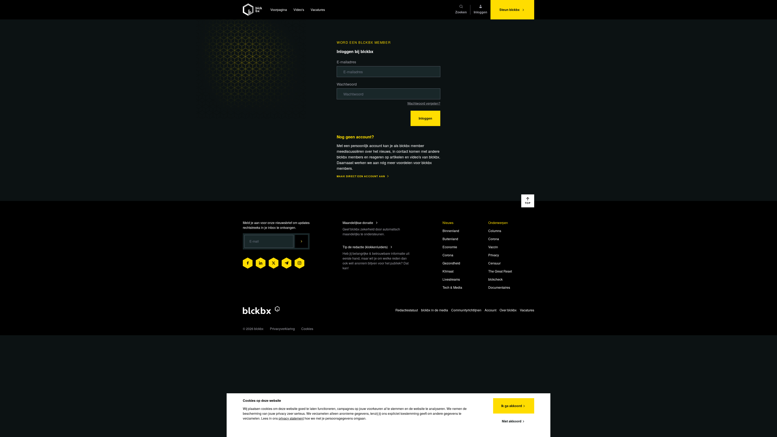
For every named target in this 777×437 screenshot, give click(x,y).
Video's (298, 9)
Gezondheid (451, 263)
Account (490, 310)
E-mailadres (346, 61)
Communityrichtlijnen (466, 310)
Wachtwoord (347, 84)
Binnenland (451, 230)
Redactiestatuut (406, 310)
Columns (494, 230)
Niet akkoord (511, 421)
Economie (450, 247)
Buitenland (450, 239)
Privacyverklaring (282, 328)
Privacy (493, 255)
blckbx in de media (434, 310)
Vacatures (318, 9)
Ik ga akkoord (511, 405)
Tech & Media (452, 287)
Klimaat (448, 271)
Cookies (307, 328)
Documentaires (499, 287)
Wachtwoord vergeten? (423, 103)
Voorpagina (278, 9)
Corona (448, 255)
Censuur (494, 263)
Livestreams (451, 279)
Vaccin (493, 247)
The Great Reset (500, 271)
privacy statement (291, 418)
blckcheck (495, 279)
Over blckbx (508, 310)
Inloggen (425, 118)
